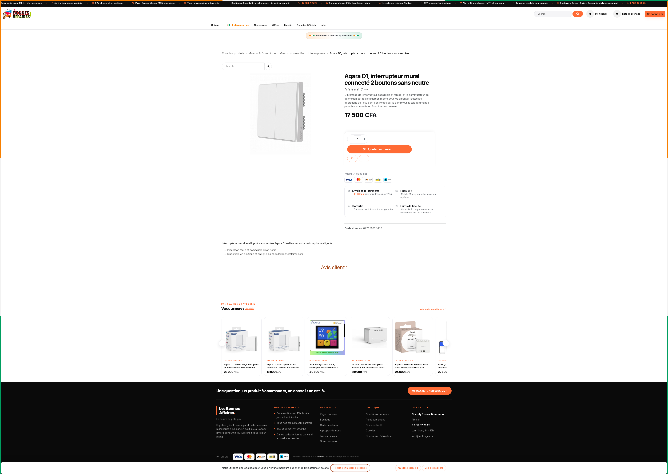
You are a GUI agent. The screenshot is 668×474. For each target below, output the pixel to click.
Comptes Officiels (306, 25)
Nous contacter (329, 441)
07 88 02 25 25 (309, 3)
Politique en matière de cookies (350, 468)
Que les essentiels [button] (408, 468)
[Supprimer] (351, 139)
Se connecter (655, 14)
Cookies (370, 430)
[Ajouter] (364, 139)
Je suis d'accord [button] (434, 468)
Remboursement (375, 419)
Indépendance (240, 25)
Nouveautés (260, 25)
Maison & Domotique (262, 53)
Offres (275, 25)
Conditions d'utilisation (379, 436)
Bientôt (288, 25)
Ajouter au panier (379, 149)
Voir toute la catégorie (432, 309)
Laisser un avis (328, 436)
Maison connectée (292, 53)
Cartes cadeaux (329, 425)
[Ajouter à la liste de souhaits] (352, 158)
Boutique (325, 419)
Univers (215, 25)
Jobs (323, 25)
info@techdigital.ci (422, 436)
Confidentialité (374, 425)
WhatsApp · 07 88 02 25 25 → (429, 390)
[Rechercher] (577, 14)
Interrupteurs (316, 53)
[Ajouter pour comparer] (364, 158)
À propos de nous (330, 430)
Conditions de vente (377, 414)
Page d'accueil (328, 414)
